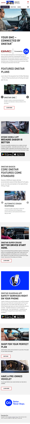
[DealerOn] (4, 415)
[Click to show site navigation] (28, 7)
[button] (5, 7)
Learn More (9, 107)
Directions (13, 7)
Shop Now (5, 356)
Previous (2, 97)
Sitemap (13, 416)
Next (28, 97)
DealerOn (10, 416)
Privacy (17, 416)
